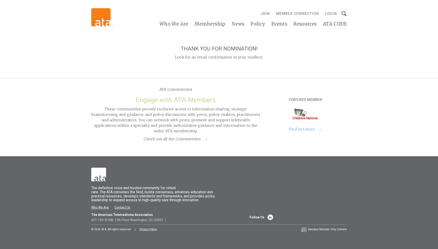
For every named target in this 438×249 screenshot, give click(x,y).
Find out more (302, 129)
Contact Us (122, 207)
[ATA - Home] (102, 17)
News (238, 24)
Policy (257, 24)
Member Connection (297, 13)
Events (279, 24)
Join (265, 13)
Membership (209, 24)
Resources (305, 24)
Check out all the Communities (172, 139)
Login (331, 13)
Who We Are (173, 24)
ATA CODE (335, 24)
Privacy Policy (148, 229)
